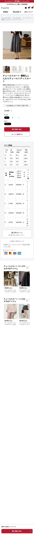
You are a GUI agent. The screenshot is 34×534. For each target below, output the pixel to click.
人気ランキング (28, 12)
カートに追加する (17, 134)
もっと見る (28, 267)
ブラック (7, 124)
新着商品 (5, 12)
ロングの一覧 (16, 18)
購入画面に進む (17, 129)
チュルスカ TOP (5, 18)
